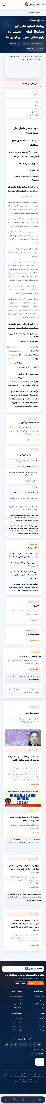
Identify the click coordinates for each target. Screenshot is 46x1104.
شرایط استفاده (17, 1030)
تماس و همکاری (17, 1022)
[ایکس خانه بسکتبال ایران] (11, 1044)
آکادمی (42, 1000)
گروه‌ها (19, 1000)
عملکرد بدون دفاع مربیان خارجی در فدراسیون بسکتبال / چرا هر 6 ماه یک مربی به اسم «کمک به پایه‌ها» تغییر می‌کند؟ (23, 587)
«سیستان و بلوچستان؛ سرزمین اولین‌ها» (26, 493)
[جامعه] (31, 1099)
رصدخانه (41, 1026)
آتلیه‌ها (41, 1018)
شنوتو (32, 1054)
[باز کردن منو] (4, 4)
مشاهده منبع (34, 640)
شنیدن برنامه (34, 620)
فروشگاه (41, 1022)
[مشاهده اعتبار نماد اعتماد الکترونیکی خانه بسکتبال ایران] (39, 1062)
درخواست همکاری (32, 440)
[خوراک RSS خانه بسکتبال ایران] (7, 1044)
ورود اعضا (41, 1030)
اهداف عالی (21, 381)
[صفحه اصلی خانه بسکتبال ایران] (23, 969)
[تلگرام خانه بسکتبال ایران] (34, 1044)
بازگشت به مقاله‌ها (34, 12)
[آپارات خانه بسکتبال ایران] (21, 1044)
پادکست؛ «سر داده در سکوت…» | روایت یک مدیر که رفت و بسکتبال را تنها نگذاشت (23, 555)
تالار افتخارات (18, 1008)
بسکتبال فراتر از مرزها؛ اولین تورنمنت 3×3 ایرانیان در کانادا (23, 564)
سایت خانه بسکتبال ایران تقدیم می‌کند (26, 461)
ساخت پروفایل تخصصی (35, 983)
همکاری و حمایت (20, 983)
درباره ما (19, 1018)
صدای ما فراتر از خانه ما (30, 481)
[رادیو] (23, 1099)
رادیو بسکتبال (39, 1004)
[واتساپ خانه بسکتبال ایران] (30, 1044)
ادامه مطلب (35, 784)
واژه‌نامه (41, 1008)
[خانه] (40, 1099)
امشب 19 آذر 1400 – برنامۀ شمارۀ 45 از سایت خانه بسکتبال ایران (23, 473)
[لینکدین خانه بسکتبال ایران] (16, 1044)
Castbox (40, 1054)
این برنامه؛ (35, 487)
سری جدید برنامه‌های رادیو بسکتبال (27, 467)
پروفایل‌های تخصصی (15, 996)
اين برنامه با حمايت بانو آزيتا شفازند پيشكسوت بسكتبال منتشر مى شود (23, 499)
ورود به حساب (34, 679)
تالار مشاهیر (18, 1004)
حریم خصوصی (17, 1026)
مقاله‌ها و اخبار (39, 996)
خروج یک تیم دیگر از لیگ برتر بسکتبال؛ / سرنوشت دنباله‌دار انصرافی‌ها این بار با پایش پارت (24, 575)
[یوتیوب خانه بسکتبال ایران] (25, 1044)
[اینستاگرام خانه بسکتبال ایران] (39, 1044)
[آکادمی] (14, 1099)
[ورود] (6, 1099)
